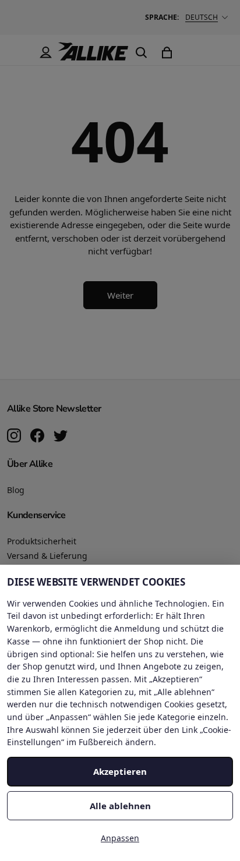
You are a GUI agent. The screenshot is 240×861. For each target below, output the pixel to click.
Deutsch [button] (201, 17)
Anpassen (120, 838)
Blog (15, 489)
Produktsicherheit (41, 541)
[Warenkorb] (166, 52)
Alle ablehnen (120, 806)
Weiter (120, 295)
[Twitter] (61, 436)
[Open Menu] (20, 52)
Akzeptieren (120, 771)
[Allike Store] (93, 56)
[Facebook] (37, 436)
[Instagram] (14, 436)
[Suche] (141, 52)
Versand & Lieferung (47, 555)
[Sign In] (45, 52)
